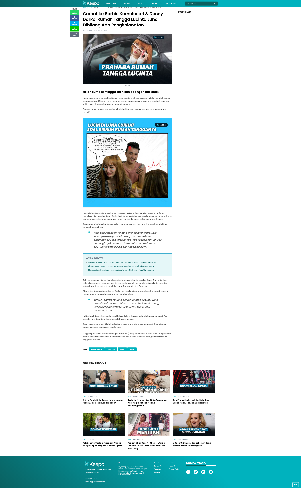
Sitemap (157, 472)
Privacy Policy (174, 469)
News (129, 396)
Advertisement (159, 463)
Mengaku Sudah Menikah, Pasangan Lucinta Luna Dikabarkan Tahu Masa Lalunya (121, 270)
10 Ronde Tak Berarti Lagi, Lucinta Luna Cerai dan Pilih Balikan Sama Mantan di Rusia (122, 262)
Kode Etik (172, 466)
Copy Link (74, 34)
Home (84, 8)
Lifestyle (111, 3)
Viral (129, 439)
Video (141, 3)
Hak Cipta (172, 463)
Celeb (90, 8)
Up (295, 484)
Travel (154, 3)
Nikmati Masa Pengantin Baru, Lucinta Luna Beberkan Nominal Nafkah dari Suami (121, 266)
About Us (157, 469)
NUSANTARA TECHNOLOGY (100, 469)
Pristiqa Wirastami (101, 30)
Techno (127, 3)
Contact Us (158, 466)
